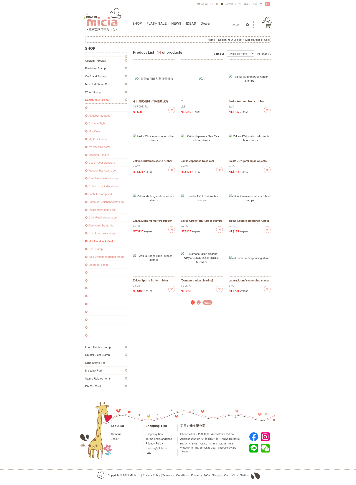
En (267, 4)
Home (211, 39)
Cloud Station (240, 475)
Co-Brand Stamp (95, 76)
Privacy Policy (154, 443)
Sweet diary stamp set (102, 210)
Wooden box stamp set (102, 170)
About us (117, 426)
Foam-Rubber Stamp (98, 347)
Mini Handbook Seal (100, 241)
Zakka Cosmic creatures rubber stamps (249, 222)
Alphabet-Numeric (99, 115)
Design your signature (101, 162)
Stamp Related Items (98, 378)
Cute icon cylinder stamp (103, 186)
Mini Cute (94, 131)
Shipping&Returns (156, 448)
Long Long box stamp (101, 233)
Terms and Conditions (159, 439)
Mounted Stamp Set (97, 84)
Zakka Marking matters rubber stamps (152, 222)
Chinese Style (96, 123)
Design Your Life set (230, 39)
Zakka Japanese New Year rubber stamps (197, 163)
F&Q (148, 453)
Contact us (230, 4)
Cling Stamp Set (95, 363)
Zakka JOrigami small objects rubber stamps (248, 163)
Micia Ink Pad (93, 370)
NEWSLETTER (209, 4)
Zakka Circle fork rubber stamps (201, 221)
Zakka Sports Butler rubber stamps (150, 282)
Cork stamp (95, 249)
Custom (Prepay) (95, 60)
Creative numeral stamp (103, 178)
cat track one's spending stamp (249, 280)
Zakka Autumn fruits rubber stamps (246, 103)
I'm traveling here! (99, 147)
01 (182, 101)
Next (207, 302)
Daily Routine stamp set (102, 217)
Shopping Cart (220, 475)
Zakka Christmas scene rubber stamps (152, 163)
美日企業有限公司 (192, 426)
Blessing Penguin (98, 155)
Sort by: (219, 54)
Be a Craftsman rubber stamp (106, 257)
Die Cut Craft (93, 386)
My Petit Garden (98, 139)
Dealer (114, 439)
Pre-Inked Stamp (95, 68)
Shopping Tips (156, 426)
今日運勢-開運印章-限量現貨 (150, 101)
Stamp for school (98, 264)
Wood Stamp (93, 92)
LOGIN (246, 4)
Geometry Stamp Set (101, 225)
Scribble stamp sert (100, 194)
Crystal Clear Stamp (97, 355)
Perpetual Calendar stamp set (106, 202)
